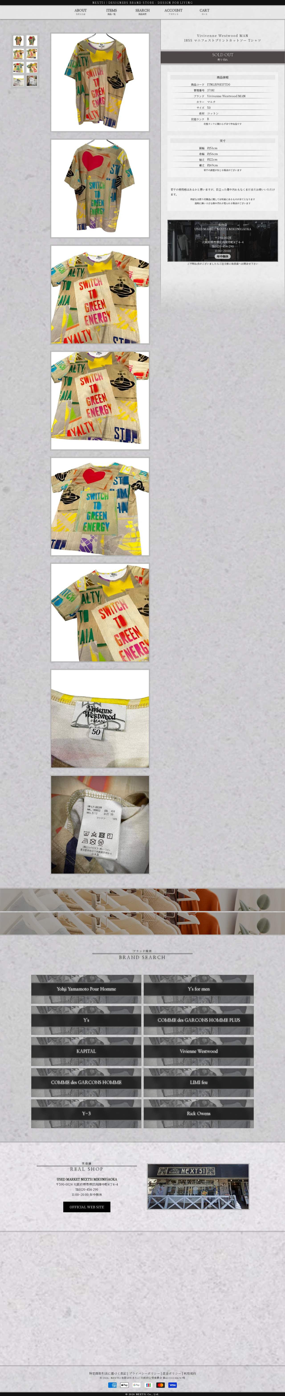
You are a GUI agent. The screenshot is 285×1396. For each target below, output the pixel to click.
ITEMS (111, 12)
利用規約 (190, 1373)
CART (204, 12)
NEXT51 (98, 2)
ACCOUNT (173, 12)
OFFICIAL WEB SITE (87, 1207)
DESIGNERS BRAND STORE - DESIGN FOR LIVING (150, 2)
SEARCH (143, 12)
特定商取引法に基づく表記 (107, 1373)
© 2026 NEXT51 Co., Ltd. (142, 1394)
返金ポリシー (172, 1373)
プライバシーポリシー (144, 1373)
